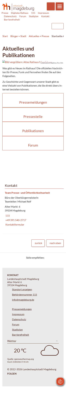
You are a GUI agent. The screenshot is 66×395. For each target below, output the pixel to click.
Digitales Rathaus (19, 13)
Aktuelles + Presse (39, 36)
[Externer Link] (23, 24)
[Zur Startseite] (18, 7)
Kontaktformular (14, 224)
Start (5, 36)
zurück (38, 243)
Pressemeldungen (22, 309)
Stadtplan (33, 16)
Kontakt (45, 16)
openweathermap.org (24, 359)
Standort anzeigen (22, 289)
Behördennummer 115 (24, 294)
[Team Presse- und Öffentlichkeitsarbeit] (33, 208)
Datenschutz (10, 16)
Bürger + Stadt (18, 36)
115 (33, 13)
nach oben (55, 243)
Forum (22, 16)
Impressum (43, 13)
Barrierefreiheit (12, 19)
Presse (5, 13)
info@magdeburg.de (23, 299)
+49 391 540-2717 (15, 219)
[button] (33, 62)
